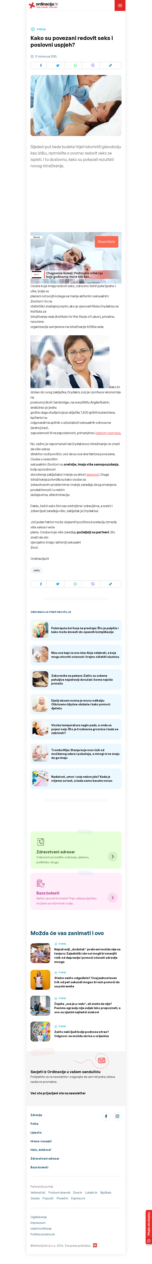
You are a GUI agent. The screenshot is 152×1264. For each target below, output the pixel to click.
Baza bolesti (39, 1167)
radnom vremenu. (108, 433)
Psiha (34, 1123)
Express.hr (78, 1198)
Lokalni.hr (91, 1192)
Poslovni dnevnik (59, 1192)
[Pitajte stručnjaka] (149, 1227)
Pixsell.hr (62, 1198)
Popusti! (48, 1198)
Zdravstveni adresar (44, 1158)
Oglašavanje (38, 1217)
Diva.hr (77, 1192)
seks (36, 570)
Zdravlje (36, 1115)
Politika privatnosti (42, 1234)
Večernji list (38, 1192)
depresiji (92, 474)
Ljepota (36, 1132)
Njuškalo (105, 1192)
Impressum (38, 1222)
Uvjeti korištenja (40, 1228)
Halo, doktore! (40, 1149)
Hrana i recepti (41, 1141)
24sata (35, 1198)
